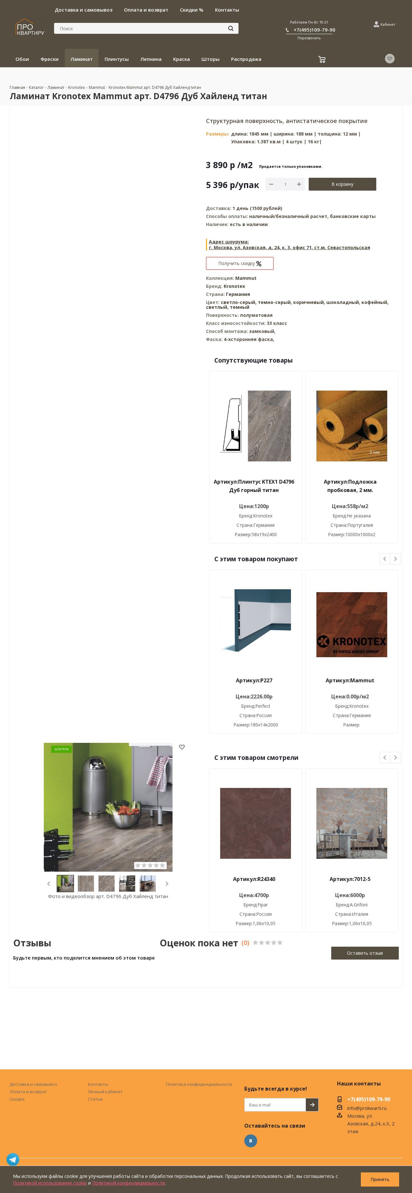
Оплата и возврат (28, 1091)
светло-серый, (239, 302)
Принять (379, 1179)
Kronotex (234, 286)
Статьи (95, 1099)
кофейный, (375, 302)
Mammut (246, 278)
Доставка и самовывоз (33, 1084)
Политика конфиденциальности (199, 1084)
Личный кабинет (105, 1091)
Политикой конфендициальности (128, 1183)
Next (167, 883)
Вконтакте (250, 1140)
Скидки (17, 1099)
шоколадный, (343, 302)
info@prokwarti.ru (367, 1108)
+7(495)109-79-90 (314, 29)
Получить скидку (237, 263)
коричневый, (309, 302)
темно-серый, (275, 302)
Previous (49, 883)
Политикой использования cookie (50, 1183)
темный (239, 307)
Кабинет (387, 24)
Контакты (98, 1084)
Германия (238, 294)
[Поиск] (231, 28)
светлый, (218, 307)
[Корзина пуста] (322, 60)
